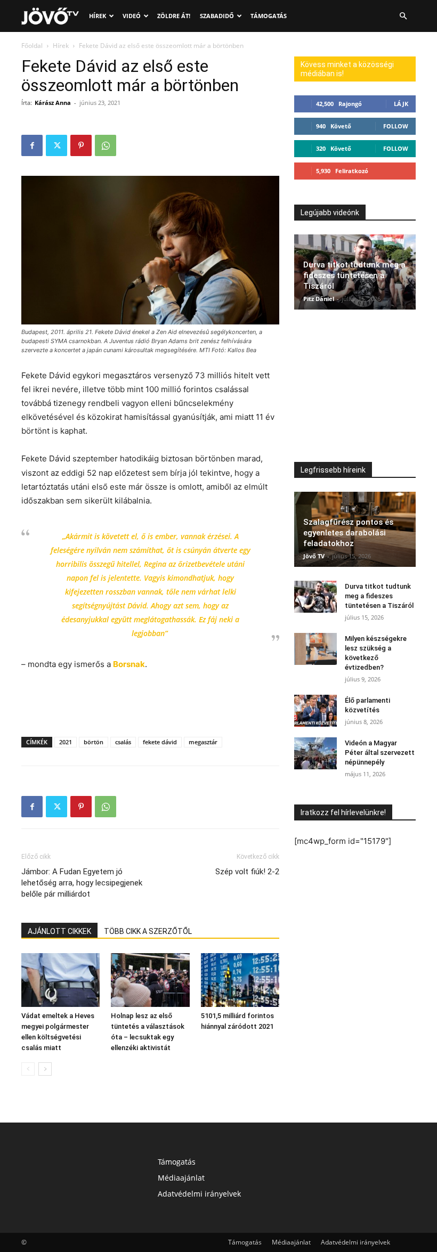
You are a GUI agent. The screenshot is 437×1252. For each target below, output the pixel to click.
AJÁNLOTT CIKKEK (59, 931)
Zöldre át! (173, 16)
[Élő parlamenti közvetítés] (315, 711)
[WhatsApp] (105, 145)
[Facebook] (32, 145)
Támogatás (268, 16)
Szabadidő (217, 16)
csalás (123, 742)
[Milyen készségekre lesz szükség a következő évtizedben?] (315, 649)
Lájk (401, 104)
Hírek (97, 16)
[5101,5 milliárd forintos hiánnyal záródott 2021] (240, 980)
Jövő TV (314, 556)
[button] (403, 16)
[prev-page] (28, 1069)
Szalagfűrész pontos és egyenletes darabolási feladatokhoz (348, 532)
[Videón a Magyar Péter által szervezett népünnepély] (315, 753)
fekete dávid (160, 742)
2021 (65, 742)
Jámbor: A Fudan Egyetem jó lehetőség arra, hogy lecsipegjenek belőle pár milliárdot (81, 883)
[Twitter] (56, 145)
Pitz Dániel (318, 299)
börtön (93, 742)
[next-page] (45, 1069)
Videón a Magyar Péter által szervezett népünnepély (380, 752)
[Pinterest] (81, 145)
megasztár (203, 742)
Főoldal (32, 45)
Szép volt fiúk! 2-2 (247, 871)
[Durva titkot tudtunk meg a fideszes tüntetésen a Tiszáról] (315, 597)
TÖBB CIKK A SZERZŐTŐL (148, 931)
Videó (132, 16)
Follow (395, 126)
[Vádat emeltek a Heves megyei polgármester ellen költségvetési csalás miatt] (60, 980)
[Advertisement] (150, 701)
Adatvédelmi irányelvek (199, 1194)
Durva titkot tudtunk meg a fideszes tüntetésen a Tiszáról (354, 275)
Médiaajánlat (181, 1178)
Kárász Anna (53, 103)
